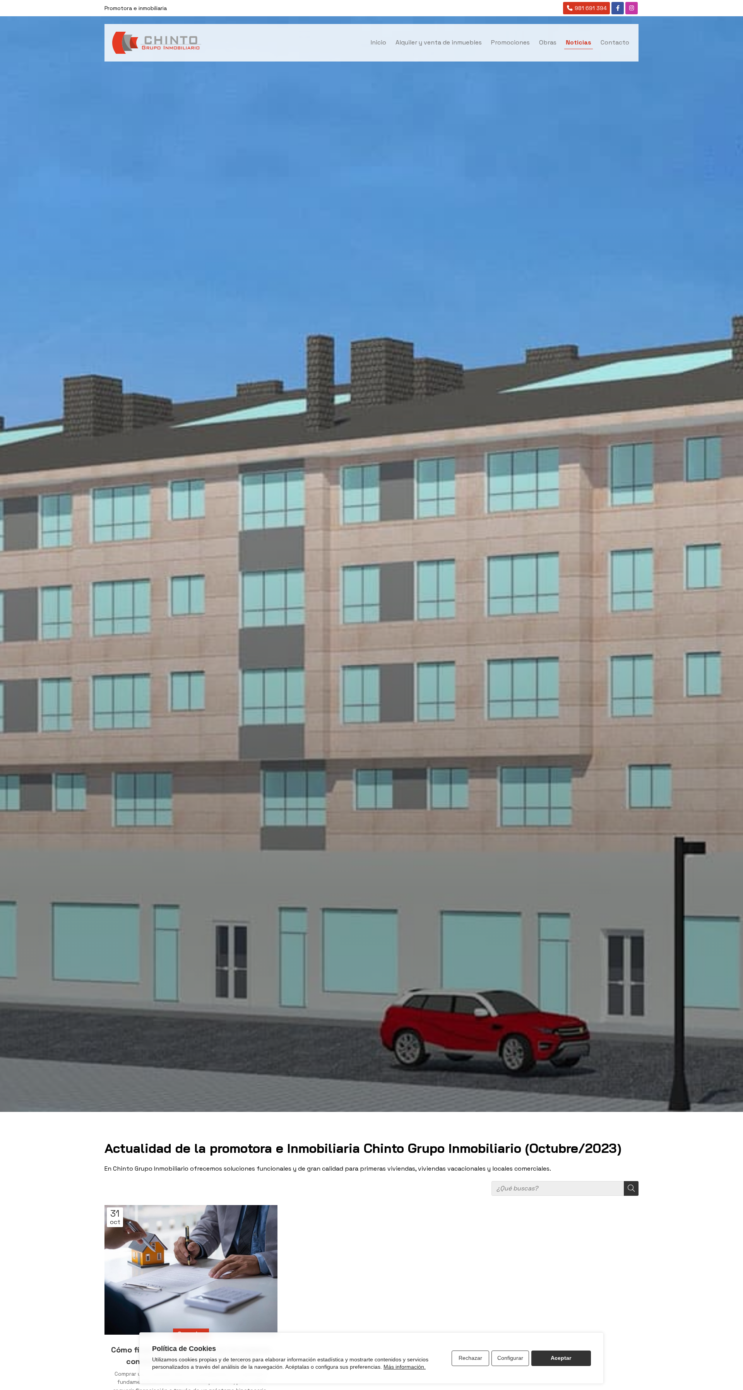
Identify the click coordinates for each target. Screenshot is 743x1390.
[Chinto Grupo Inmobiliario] (156, 43)
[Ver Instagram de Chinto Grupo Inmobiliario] (631, 8)
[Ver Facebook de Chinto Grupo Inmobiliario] (617, 8)
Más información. (404, 1367)
